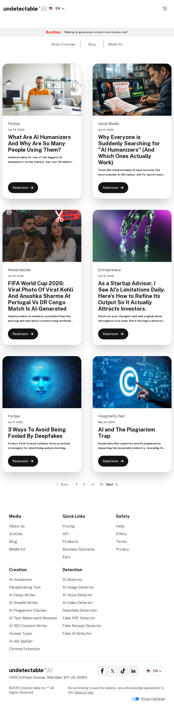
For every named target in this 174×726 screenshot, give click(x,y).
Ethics (121, 534)
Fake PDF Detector (79, 618)
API (66, 534)
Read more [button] (20, 187)
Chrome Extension (24, 649)
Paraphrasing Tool (25, 587)
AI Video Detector (78, 603)
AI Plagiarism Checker (28, 610)
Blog (13, 541)
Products (70, 541)
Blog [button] (92, 44)
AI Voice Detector (78, 595)
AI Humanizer (20, 579)
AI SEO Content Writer (28, 626)
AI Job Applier (21, 641)
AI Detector (72, 579)
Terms (121, 541)
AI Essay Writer (22, 595)
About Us (17, 526)
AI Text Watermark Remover (33, 618)
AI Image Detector (78, 587)
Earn (66, 557)
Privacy (122, 549)
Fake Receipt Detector (82, 626)
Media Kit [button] (115, 44)
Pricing (69, 526)
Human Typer (20, 633)
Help (120, 526)
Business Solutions (78, 549)
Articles (16, 534)
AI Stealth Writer (23, 603)
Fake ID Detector (77, 633)
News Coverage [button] (63, 44)
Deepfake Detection (80, 610)
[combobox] (57, 8)
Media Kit (17, 549)
